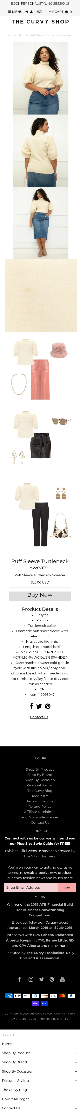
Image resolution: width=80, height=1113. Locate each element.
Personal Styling (39, 785)
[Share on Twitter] (39, 708)
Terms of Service (40, 801)
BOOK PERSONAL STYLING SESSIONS (40, 3)
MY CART (60, 12)
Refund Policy (39, 806)
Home (12, 35)
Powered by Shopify (53, 1019)
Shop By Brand (39, 775)
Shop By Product (40, 769)
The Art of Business (39, 856)
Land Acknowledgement (40, 817)
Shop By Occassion (18, 1071)
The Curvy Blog (39, 791)
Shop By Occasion (40, 780)
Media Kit (40, 796)
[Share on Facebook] (31, 708)
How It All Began (16, 1099)
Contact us (39, 717)
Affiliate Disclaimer (40, 812)
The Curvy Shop (41, 1013)
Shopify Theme (64, 1013)
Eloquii (23, 35)
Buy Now (40, 595)
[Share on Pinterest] (47, 708)
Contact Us (40, 822)
